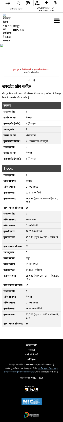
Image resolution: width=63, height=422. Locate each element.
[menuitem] (8, 3)
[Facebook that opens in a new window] (29, 80)
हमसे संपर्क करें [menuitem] (31, 354)
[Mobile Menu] (57, 21)
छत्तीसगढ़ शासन (16, 9)
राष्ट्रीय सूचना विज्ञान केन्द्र (48, 368)
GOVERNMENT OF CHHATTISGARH (46, 9)
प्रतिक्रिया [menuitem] (31, 359)
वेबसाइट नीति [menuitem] (31, 345)
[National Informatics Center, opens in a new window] (31, 402)
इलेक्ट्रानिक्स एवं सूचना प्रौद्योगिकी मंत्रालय (19, 371)
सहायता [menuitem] (31, 350)
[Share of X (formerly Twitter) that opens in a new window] (34, 80)
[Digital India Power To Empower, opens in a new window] (31, 415)
